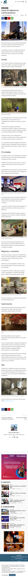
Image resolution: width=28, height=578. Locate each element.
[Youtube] (23, 2)
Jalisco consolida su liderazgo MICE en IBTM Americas (17, 501)
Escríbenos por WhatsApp (18, 559)
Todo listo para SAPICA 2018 (21, 418)
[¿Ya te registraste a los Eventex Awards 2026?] (5, 519)
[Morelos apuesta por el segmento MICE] (5, 487)
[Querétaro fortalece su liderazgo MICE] (5, 494)
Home (2, 5)
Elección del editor (13, 516)
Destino (11, 484)
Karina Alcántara (12, 488)
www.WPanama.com (9, 401)
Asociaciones (12, 523)
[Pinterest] (9, 18)
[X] (21, 2)
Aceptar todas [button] (12, 574)
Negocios (7, 5)
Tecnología (12, 509)
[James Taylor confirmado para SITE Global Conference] (5, 526)
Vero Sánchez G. (12, 520)
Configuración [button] (5, 575)
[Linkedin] (19, 2)
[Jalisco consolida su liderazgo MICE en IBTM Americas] (5, 501)
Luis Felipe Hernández (13, 513)
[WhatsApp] (12, 18)
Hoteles (11, 5)
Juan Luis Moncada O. (7, 15)
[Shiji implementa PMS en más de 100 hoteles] (5, 512)
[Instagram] (17, 2)
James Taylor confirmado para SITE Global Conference (17, 525)
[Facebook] (15, 2)
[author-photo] (14, 430)
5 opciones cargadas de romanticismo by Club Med (7, 418)
